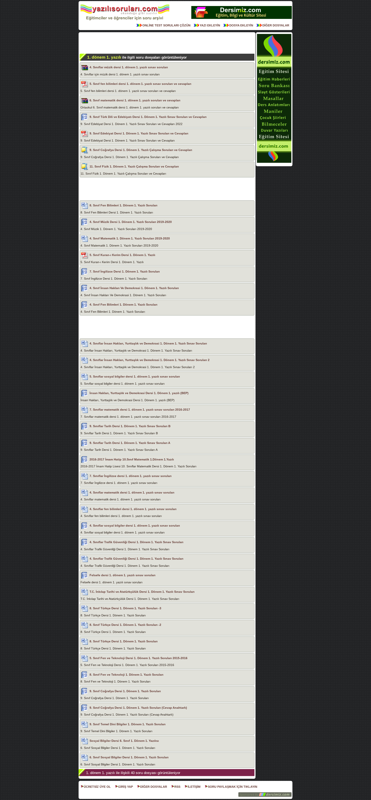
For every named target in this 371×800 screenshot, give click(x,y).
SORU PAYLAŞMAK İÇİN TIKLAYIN (232, 786)
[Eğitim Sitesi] (241, 18)
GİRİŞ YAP (125, 786)
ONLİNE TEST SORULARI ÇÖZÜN (166, 25)
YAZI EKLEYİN (210, 25)
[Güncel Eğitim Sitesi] (274, 162)
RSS (177, 786)
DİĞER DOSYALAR (275, 25)
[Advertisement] (167, 43)
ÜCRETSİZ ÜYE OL (97, 786)
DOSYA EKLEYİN (241, 25)
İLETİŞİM (194, 786)
